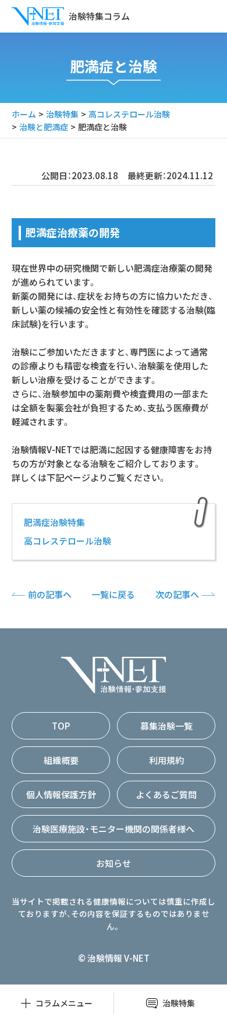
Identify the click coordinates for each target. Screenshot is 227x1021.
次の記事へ (177, 594)
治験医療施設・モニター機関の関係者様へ (113, 829)
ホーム (24, 114)
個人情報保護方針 (61, 794)
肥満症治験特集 (54, 522)
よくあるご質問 (166, 794)
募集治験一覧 (166, 726)
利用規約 (166, 760)
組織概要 (61, 760)
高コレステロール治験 (129, 114)
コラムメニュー (64, 1003)
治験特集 (62, 114)
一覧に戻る (113, 594)
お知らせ (113, 863)
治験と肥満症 (43, 127)
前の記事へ (50, 594)
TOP (61, 726)
